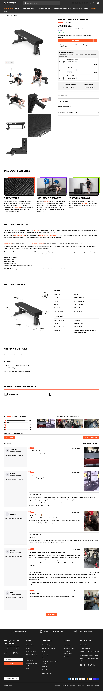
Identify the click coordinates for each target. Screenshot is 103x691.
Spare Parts (45, 670)
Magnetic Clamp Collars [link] (72, 59)
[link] (63, 61)
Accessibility (57, 685)
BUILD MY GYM (77, 8)
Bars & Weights (31, 651)
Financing (45, 655)
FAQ (43, 658)
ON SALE (94, 8)
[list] (27, 89)
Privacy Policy (72, 685)
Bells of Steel (9, 685)
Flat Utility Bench (19, 235)
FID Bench (47, 201)
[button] (98, 3)
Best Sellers (30, 645)
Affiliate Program (47, 645)
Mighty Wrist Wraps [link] (71, 76)
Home (5, 15)
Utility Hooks (8, 243)
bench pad (17, 207)
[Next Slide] (97, 423)
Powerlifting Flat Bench (13, 15)
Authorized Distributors (49, 648)
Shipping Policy (81, 685)
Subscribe (13, 663)
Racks (28, 648)
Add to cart (75, 40)
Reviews (44, 666)
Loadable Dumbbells (38, 243)
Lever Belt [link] (69, 67)
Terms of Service (89, 685)
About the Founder (69, 648)
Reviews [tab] (8, 433)
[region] (68, 423)
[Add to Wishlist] (95, 40)
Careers (66, 657)
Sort (84, 443)
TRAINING (86, 8)
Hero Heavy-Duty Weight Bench (48, 235)
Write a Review (92, 438)
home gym (84, 203)
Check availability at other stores (65, 48)
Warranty (97, 685)
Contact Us (83, 645)
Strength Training (31, 655)
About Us (67, 645)
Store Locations (85, 648)
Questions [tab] (18, 433)
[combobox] (41, 3)
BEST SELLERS (8, 8)
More (27, 668)
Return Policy (65, 685)
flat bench (36, 230)
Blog (43, 651)
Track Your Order (47, 673)
